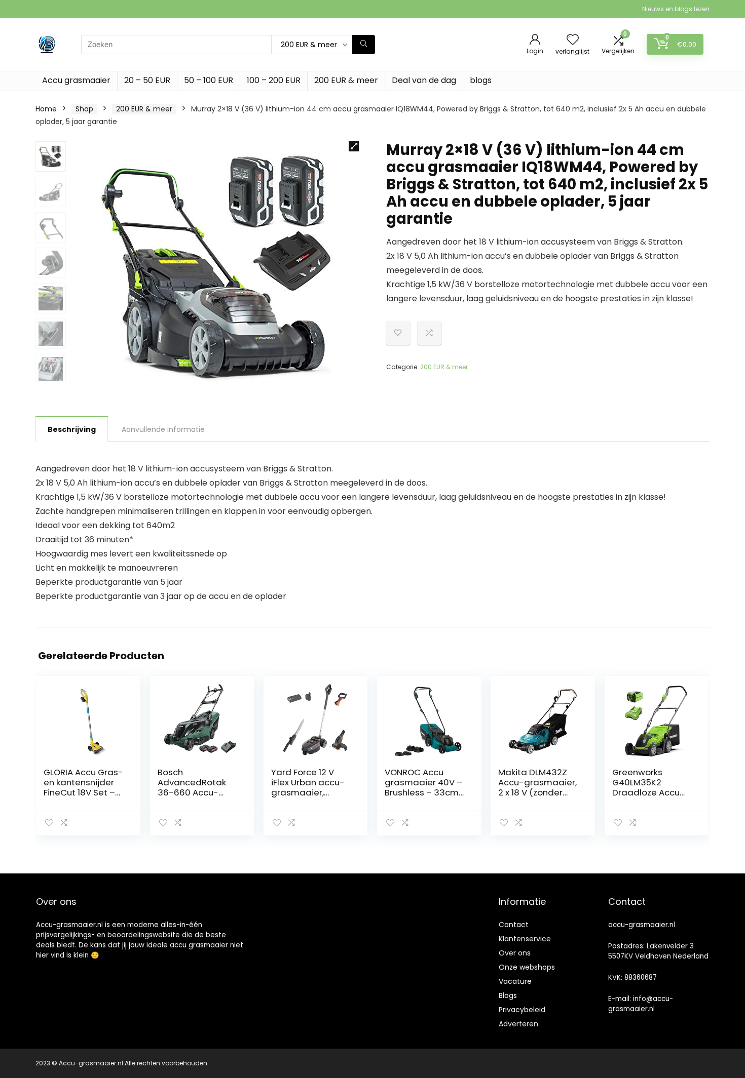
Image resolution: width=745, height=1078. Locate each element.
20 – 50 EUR (147, 80)
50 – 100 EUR (208, 80)
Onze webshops (527, 967)
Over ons (515, 953)
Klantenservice (525, 939)
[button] (354, 146)
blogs (481, 80)
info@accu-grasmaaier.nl (640, 1004)
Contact (514, 925)
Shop (84, 109)
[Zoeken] (363, 44)
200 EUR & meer (346, 80)
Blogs (508, 995)
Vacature (515, 981)
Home (46, 109)
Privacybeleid (522, 1010)
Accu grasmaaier (76, 80)
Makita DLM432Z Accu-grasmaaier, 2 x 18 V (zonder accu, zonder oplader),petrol (537, 792)
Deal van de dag (424, 80)
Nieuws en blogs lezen (676, 9)
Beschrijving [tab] (72, 429)
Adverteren (518, 1024)
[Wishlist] (573, 40)
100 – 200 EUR (274, 80)
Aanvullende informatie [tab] (163, 429)
